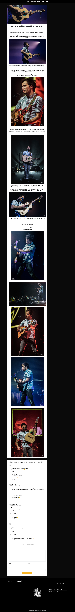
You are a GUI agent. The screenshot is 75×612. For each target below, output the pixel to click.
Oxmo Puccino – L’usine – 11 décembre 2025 (55, 589)
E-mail (29, 563)
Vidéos (43, 1)
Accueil (28, 1)
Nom (10, 563)
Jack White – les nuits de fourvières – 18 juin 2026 (56, 583)
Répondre (12, 471)
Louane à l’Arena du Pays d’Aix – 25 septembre (55, 593)
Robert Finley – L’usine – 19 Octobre (53, 591)
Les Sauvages (33, 1)
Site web (11, 568)
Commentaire (12, 549)
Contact (47, 1)
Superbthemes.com (42, 610)
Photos (38, 1)
